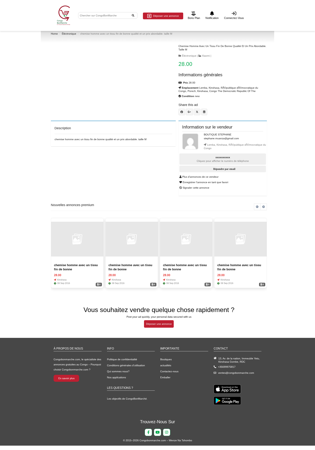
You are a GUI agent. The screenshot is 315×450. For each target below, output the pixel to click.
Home (54, 33)
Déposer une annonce (166, 15)
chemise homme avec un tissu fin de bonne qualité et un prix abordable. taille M (222, 48)
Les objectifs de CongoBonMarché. (127, 398)
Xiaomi (206, 55)
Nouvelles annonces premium (72, 205)
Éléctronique (69, 33)
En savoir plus (66, 378)
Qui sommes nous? (118, 371)
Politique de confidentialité (122, 359)
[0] (77, 239)
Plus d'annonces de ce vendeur (200, 176)
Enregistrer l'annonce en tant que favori (205, 182)
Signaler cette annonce (195, 187)
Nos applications (116, 377)
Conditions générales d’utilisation (126, 365)
